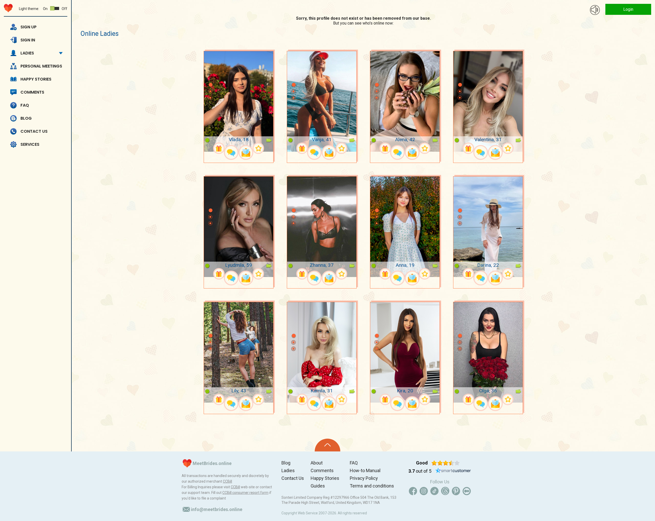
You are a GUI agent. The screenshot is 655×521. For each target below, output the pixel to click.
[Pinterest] (456, 491)
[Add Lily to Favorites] (258, 399)
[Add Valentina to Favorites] (508, 148)
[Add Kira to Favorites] (424, 399)
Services (29, 144)
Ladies (27, 53)
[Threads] (445, 491)
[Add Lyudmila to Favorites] (258, 274)
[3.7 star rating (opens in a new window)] (446, 462)
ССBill (227, 481)
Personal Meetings (41, 66)
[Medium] (466, 491)
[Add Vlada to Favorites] (258, 148)
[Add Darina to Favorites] (508, 274)
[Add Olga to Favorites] (508, 399)
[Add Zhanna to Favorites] (341, 274)
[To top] (327, 445)
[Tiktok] (434, 491)
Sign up (28, 27)
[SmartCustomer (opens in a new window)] (453, 471)
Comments (32, 92)
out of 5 (419, 471)
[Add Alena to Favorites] (424, 148)
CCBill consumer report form (245, 493)
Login (628, 9)
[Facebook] (413, 491)
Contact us (34, 131)
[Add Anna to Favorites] (424, 274)
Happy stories (35, 79)
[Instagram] (423, 491)
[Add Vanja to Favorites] (341, 148)
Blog (26, 118)
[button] (210, 77)
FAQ (24, 105)
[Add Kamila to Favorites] (341, 399)
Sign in (27, 40)
